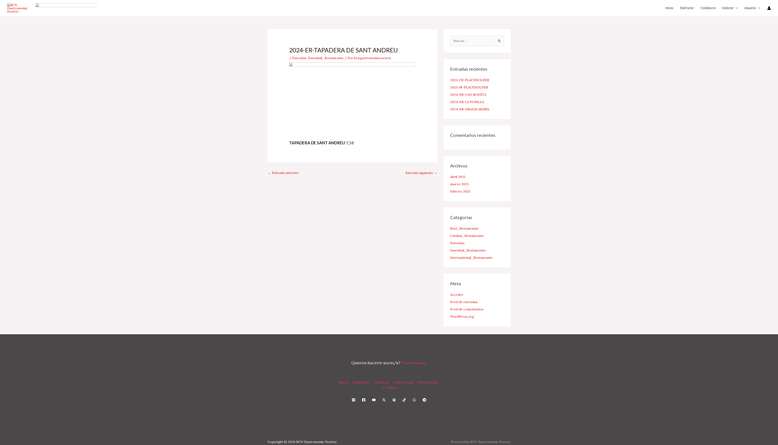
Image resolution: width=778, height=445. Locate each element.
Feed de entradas (464, 302)
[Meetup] (394, 400)
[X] (384, 400)
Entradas (299, 58)
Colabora (707, 8)
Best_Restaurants (464, 228)
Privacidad (428, 382)
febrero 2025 (460, 191)
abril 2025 (457, 177)
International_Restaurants (471, 258)
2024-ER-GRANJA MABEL (470, 109)
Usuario (750, 8)
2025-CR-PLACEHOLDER (469, 80)
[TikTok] (404, 400)
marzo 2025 (459, 184)
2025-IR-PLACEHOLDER (469, 87)
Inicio (669, 8)
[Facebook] (364, 400)
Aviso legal (403, 382)
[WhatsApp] (414, 400)
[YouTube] (374, 400)
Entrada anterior (283, 173)
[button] (736, 8)
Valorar (728, 8)
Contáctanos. (414, 362)
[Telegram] (424, 400)
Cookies (390, 387)
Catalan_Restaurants (467, 236)
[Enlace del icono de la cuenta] (769, 8)
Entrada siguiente (421, 173)
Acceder (456, 295)
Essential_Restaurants (326, 58)
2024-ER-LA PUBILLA (467, 102)
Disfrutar (687, 8)
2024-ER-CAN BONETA (468, 95)
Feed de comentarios (466, 309)
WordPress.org (462, 316)
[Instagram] (353, 400)
